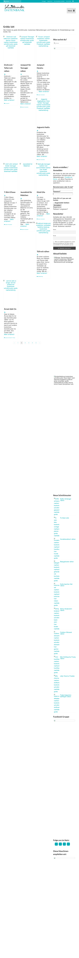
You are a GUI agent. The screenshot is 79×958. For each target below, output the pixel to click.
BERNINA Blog (40, 276)
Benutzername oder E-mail (63, 187)
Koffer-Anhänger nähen (65, 499)
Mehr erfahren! (9, 100)
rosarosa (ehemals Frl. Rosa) (10, 337)
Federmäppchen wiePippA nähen (65, 695)
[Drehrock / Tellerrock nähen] (10, 49)
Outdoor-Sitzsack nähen (66, 633)
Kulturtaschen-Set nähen (66, 584)
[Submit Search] (4, 1)
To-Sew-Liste (64, 518)
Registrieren (57, 207)
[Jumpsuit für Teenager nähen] (27, 49)
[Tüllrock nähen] (43, 235)
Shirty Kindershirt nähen (66, 609)
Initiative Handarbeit (24, 107)
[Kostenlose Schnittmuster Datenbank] (14, 8)
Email (54, 235)
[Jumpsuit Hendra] (43, 49)
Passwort (57, 191)
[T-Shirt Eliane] (10, 176)
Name (54, 229)
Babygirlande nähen (67, 561)
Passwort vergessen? (60, 209)
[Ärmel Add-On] (10, 293)
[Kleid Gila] (43, 176)
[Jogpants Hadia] (43, 111)
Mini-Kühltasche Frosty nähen (68, 657)
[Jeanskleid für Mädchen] (27, 176)
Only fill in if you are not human (62, 199)
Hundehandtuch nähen (68, 539)
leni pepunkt (7, 103)
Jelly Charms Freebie (67, 676)
